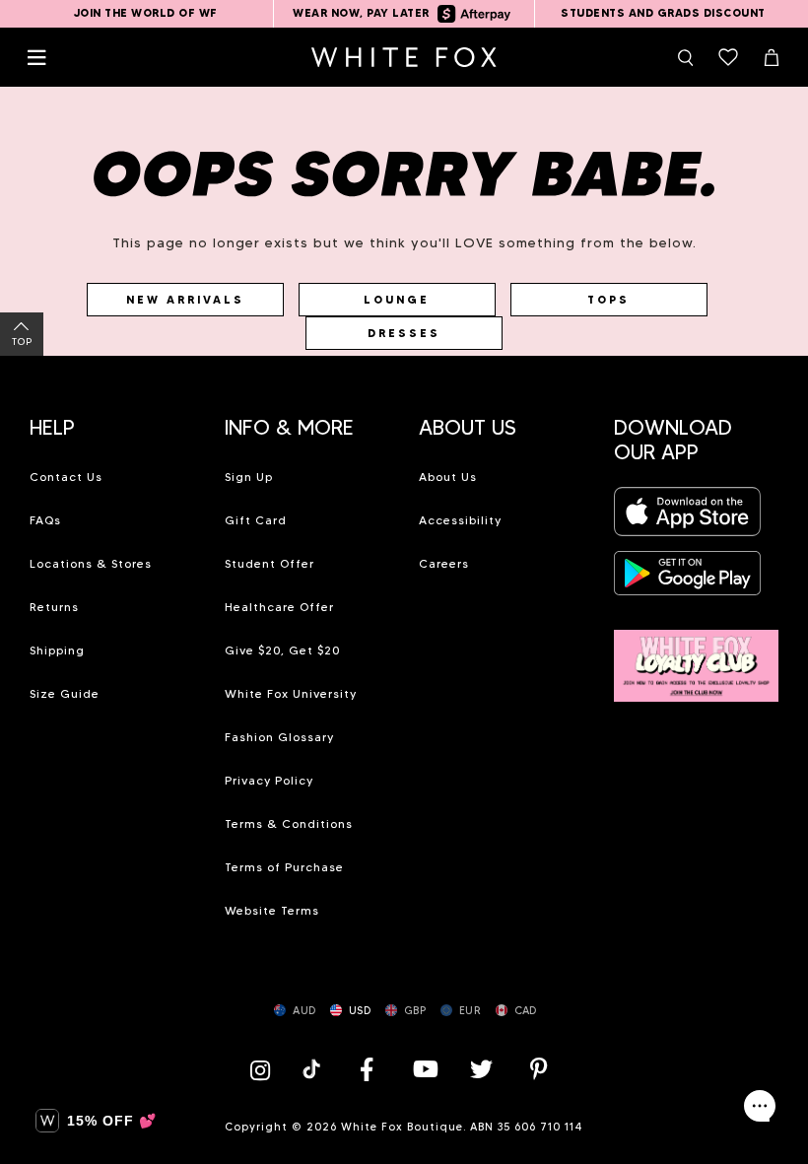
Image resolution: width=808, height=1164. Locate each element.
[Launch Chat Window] (759, 1105)
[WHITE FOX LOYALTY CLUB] (696, 655)
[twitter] (481, 1069)
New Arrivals (185, 300)
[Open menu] (36, 57)
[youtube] (423, 1069)
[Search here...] (685, 57)
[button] (112, 420)
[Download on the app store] (688, 518)
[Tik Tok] (314, 1069)
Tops (608, 300)
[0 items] (728, 57)
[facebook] (366, 1069)
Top (22, 341)
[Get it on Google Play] (688, 579)
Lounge (397, 300)
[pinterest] (539, 1069)
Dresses (404, 333)
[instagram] (265, 1069)
